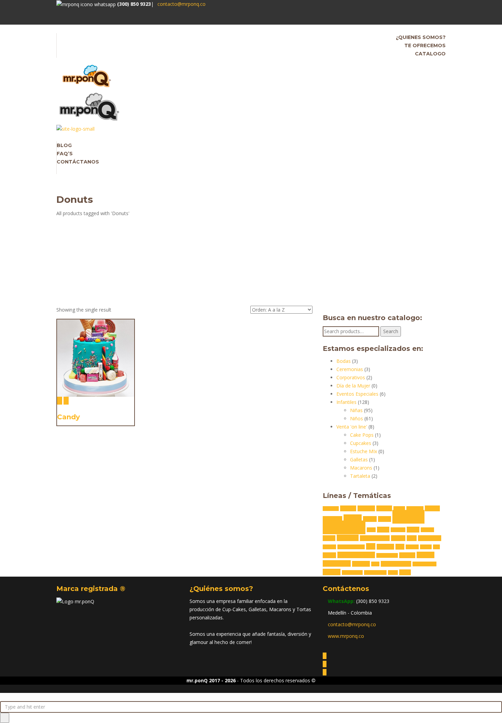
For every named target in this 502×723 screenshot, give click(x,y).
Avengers (331, 508)
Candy (68, 417)
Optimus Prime (351, 546)
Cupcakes (360, 443)
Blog (64, 145)
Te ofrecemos (425, 45)
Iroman (398, 538)
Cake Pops (362, 435)
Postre (329, 555)
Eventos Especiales (357, 394)
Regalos (407, 555)
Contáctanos (78, 162)
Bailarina (366, 508)
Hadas (329, 538)
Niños (356, 418)
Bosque (384, 508)
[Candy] (59, 401)
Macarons (361, 467)
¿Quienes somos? (421, 37)
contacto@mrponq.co (181, 4)
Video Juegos (375, 572)
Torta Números (396, 564)
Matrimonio (429, 538)
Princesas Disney (356, 555)
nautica (329, 546)
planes (426, 546)
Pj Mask (412, 546)
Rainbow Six (387, 555)
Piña (399, 547)
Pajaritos (385, 547)
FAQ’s (65, 153)
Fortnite (398, 529)
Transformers (424, 564)
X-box (393, 572)
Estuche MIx (363, 451)
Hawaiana (348, 538)
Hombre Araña (375, 538)
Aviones (348, 508)
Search (390, 331)
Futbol (413, 530)
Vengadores (352, 572)
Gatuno (427, 529)
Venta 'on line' (351, 426)
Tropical (331, 572)
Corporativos (350, 377)
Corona (432, 508)
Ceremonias (349, 369)
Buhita (399, 508)
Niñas (356, 410)
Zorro (405, 572)
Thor (375, 564)
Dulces (370, 519)
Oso (370, 546)
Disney (353, 518)
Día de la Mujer (353, 385)
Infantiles (346, 402)
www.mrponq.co (346, 636)
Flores (383, 530)
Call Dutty (414, 508)
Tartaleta (360, 476)
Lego (412, 538)
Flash (371, 529)
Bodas (343, 361)
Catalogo (430, 54)
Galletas (359, 459)
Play (436, 546)
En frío (384, 519)
